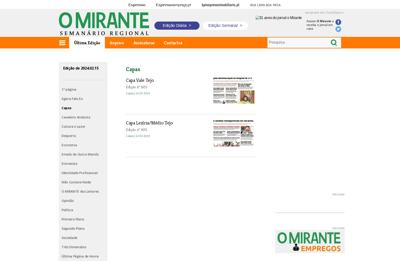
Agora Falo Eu (72, 98)
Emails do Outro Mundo (80, 154)
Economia (69, 145)
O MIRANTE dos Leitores (80, 191)
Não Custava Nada (76, 182)
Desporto (69, 136)
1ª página (69, 89)
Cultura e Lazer (73, 126)
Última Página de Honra (80, 256)
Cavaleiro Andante (76, 117)
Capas (66, 108)
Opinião (68, 200)
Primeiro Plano (73, 219)
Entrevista (70, 163)
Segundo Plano (73, 228)
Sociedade (69, 238)
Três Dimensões (74, 247)
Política (67, 210)
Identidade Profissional (80, 173)
